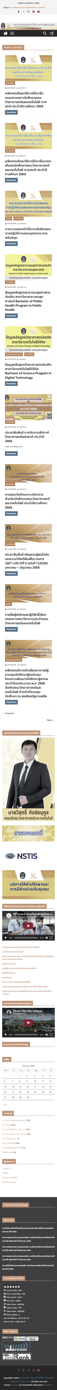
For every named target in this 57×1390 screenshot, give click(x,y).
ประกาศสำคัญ (10, 83)
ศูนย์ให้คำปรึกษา (8, 972)
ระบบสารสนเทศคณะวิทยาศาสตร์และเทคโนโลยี (20, 947)
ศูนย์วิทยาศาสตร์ (9, 963)
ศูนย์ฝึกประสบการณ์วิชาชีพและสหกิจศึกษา (19, 968)
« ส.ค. (4, 1104)
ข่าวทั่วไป (8, 219)
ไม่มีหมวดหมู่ (7, 1152)
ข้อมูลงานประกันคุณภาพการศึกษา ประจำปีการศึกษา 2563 (25, 986)
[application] (28, 926)
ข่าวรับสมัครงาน (9, 1138)
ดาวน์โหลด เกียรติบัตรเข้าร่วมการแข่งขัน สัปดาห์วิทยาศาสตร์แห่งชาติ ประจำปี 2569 (29, 9)
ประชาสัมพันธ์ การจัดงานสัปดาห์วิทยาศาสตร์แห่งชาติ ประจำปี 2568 (27, 436)
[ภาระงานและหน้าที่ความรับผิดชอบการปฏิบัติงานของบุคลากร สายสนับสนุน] (28, 204)
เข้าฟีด (5, 1173)
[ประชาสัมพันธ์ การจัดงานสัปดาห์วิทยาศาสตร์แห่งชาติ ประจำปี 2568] (28, 407)
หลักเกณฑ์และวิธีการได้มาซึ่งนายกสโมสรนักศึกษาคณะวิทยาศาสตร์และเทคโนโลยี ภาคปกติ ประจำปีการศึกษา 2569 (28, 167)
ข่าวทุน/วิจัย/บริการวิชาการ (13, 660)
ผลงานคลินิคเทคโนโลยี (12, 1147)
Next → (51, 720)
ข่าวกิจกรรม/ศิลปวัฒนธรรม (14, 1120)
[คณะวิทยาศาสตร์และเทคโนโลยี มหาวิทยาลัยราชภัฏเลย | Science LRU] (5, 33)
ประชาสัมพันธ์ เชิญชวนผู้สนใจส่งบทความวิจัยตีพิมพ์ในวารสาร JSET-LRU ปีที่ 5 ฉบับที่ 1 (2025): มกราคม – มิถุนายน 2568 (27, 561)
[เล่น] (5, 937)
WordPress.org (9, 1182)
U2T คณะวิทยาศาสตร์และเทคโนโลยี (16, 982)
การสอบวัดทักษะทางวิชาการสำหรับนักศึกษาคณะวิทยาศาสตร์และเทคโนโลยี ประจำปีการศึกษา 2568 (27, 501)
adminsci (22, 88)
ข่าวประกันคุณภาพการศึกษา (14, 354)
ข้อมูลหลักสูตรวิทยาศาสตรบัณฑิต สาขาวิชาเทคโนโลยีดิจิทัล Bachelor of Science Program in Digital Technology (28, 371)
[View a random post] (51, 33)
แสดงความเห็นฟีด (10, 1177)
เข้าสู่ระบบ (6, 1168)
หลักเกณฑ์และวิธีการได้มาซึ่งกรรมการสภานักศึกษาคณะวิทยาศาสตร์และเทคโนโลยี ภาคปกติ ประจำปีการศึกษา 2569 (26, 100)
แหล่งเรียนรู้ (7, 977)
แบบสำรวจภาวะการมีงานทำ (13, 951)
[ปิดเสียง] (46, 937)
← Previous (8, 713)
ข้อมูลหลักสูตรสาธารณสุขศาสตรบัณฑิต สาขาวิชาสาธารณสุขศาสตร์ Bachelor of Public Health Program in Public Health (27, 301)
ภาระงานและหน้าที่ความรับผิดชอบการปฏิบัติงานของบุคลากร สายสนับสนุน (28, 233)
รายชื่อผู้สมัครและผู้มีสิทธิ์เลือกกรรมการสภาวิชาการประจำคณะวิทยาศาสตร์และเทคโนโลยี (26, 619)
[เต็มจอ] (51, 937)
